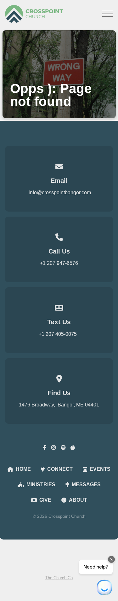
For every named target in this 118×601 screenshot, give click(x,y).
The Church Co (59, 577)
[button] (107, 14)
